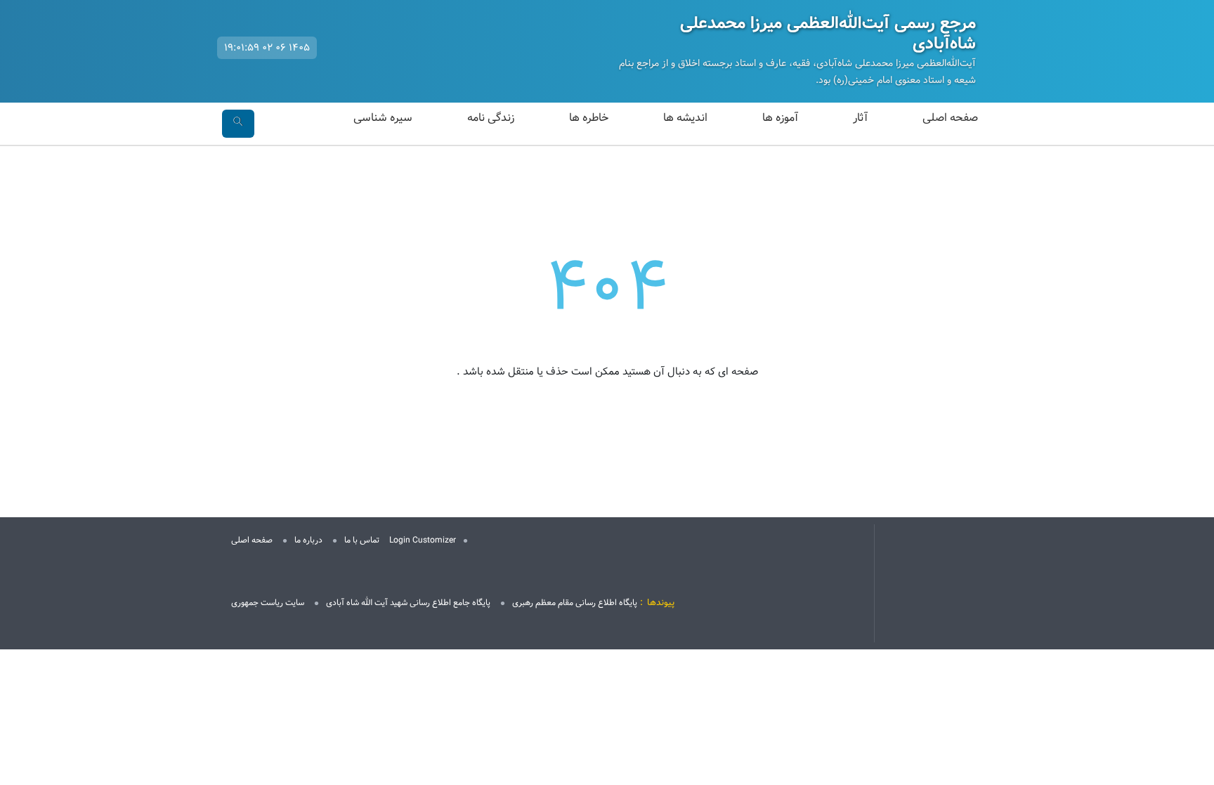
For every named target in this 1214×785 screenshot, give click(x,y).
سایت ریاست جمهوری (267, 602)
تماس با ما (361, 540)
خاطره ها (588, 117)
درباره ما (308, 540)
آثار (860, 117)
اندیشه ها (685, 117)
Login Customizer (422, 540)
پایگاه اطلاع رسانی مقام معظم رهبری (574, 602)
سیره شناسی (382, 117)
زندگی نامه (490, 117)
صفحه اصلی (950, 117)
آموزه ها (780, 117)
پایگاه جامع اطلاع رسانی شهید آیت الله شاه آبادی (408, 602)
